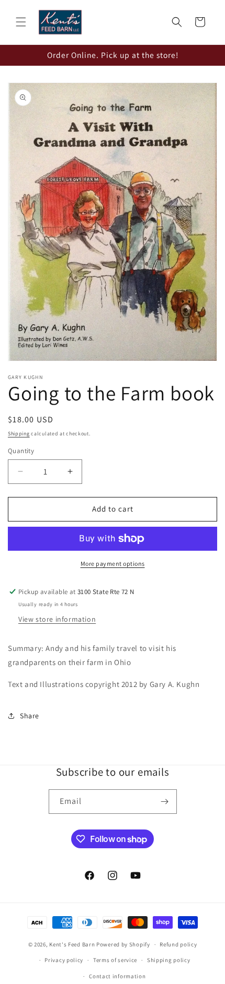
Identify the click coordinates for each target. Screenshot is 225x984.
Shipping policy (168, 960)
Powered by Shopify (123, 944)
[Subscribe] (164, 801)
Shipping (19, 433)
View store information (57, 619)
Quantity (21, 450)
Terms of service (115, 960)
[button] (20, 21)
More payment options (113, 563)
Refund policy (178, 944)
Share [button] (29, 715)
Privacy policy (63, 960)
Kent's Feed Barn (72, 944)
